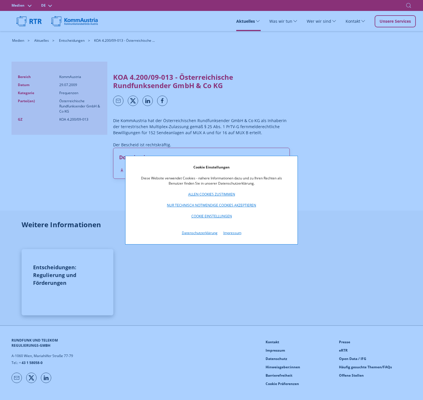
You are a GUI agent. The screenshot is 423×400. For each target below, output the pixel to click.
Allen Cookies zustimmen (211, 194)
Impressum (232, 232)
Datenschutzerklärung (200, 232)
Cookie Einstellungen (211, 216)
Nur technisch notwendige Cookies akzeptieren (211, 205)
